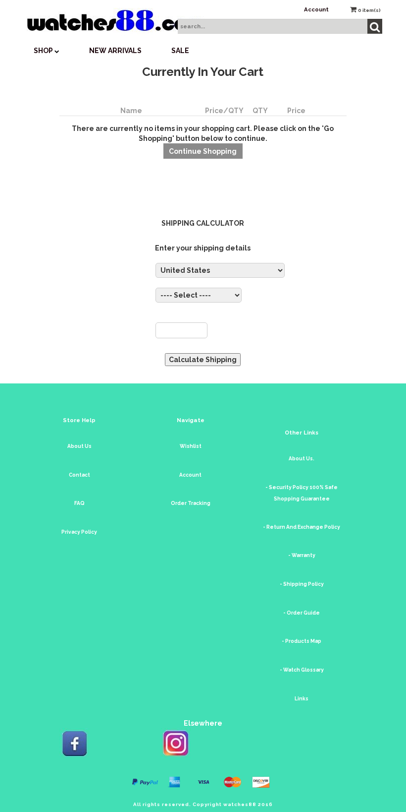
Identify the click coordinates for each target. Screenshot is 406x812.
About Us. (301, 458)
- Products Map (301, 641)
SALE (180, 51)
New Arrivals (115, 51)
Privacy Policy (79, 532)
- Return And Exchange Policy (301, 527)
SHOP (44, 51)
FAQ (79, 503)
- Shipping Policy (302, 584)
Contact (79, 475)
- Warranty (301, 555)
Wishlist (191, 446)
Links (301, 698)
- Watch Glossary (302, 670)
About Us (79, 446)
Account (316, 9)
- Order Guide (301, 613)
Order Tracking (190, 503)
